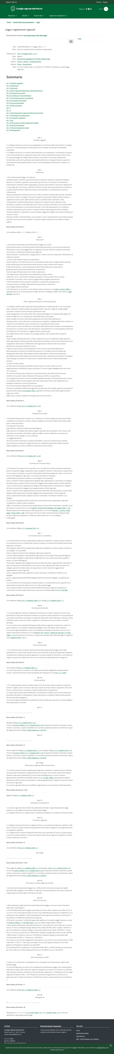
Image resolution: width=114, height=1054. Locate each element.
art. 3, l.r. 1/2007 (60, 673)
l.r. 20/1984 (64, 590)
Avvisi (78, 1030)
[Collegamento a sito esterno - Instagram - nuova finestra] (91, 9)
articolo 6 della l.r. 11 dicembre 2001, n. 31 (23, 922)
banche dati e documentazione (23, 22)
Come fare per (80, 1036)
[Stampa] (71, 41)
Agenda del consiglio (82, 1033)
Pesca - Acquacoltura (24, 64)
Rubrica (99, 2)
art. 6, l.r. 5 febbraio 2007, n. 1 (28, 848)
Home (9, 22)
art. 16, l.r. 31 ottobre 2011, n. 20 (29, 406)
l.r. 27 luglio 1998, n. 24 (49, 777)
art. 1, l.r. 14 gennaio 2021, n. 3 (29, 528)
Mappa (105, 2)
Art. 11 (8, 108)
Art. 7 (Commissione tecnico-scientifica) (19, 98)
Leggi (79, 38)
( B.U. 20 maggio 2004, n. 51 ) (27, 53)
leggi (38, 22)
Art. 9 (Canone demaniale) (15, 103)
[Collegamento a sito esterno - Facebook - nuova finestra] (86, 9)
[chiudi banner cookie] (111, 1045)
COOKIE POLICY (101, 1048)
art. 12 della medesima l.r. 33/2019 (34, 730)
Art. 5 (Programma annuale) (15, 93)
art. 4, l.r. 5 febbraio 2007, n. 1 (30, 750)
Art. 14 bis (9, 120)
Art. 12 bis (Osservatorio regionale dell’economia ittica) (24, 113)
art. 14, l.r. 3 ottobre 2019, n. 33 (25, 723)
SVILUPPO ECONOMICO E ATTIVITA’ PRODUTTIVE (33, 59)
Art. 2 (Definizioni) (12, 86)
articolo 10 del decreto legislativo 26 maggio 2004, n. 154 (51, 508)
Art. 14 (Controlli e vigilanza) (15, 118)
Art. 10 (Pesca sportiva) (14, 105)
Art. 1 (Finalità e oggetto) (14, 83)
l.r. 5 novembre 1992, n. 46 (30, 391)
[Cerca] (106, 9)
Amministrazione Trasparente (50, 1026)
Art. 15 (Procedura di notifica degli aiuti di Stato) (22, 123)
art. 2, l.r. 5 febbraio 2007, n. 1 (54, 600)
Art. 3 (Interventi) (12, 88)
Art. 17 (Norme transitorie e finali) (17, 128)
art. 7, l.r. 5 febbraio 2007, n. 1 (28, 868)
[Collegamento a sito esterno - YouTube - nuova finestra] (88, 9)
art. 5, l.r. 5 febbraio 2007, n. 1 (24, 795)
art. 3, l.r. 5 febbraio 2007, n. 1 (28, 668)
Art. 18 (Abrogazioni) (13, 130)
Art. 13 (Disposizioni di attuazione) (17, 115)
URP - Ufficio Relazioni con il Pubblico (87, 1039)
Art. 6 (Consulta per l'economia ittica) (18, 95)
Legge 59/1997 (16, 637)
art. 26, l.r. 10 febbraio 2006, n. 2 (29, 600)
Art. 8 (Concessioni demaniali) (16, 100)
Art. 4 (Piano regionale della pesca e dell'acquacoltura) (24, 90)
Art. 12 (8, 110)
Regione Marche (11, 2)
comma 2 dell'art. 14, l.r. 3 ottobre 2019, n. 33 (28, 725)
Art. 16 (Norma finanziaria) (15, 125)
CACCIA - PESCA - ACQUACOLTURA (29, 61)
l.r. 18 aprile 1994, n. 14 (52, 1012)
